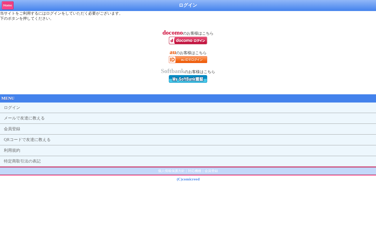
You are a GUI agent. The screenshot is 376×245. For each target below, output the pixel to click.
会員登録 (12, 129)
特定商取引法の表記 (22, 161)
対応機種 (194, 171)
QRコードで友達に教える (27, 139)
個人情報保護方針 (171, 171)
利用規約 (12, 150)
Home (7, 5)
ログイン (12, 107)
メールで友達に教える (24, 118)
